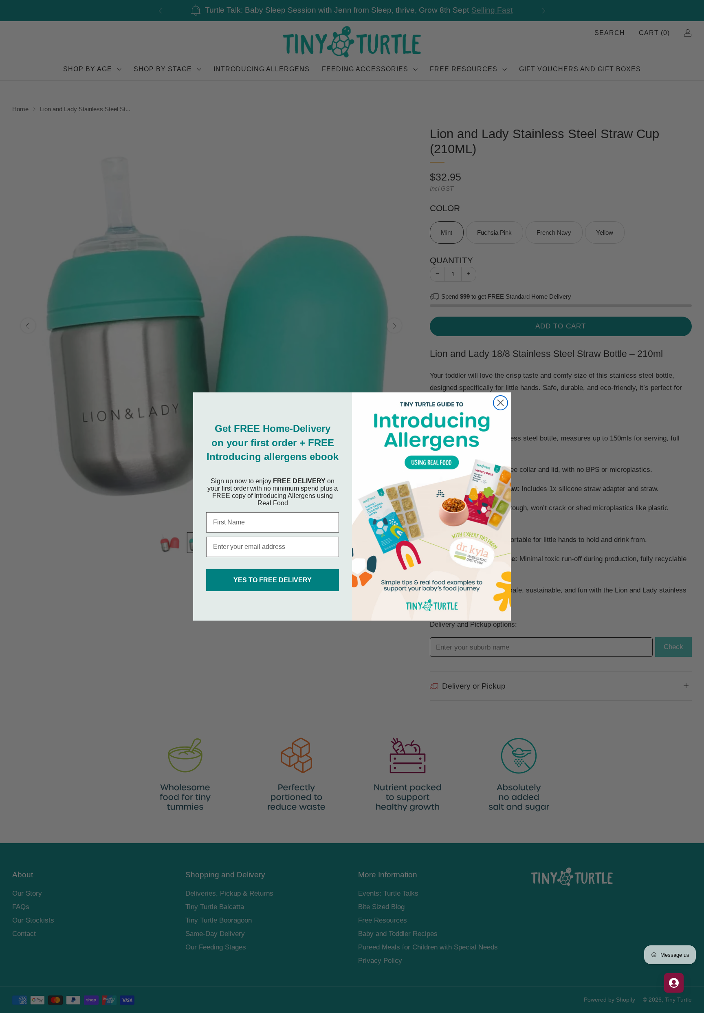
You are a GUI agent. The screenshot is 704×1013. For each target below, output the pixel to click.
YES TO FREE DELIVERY (272, 580)
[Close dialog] (500, 403)
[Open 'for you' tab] (674, 983)
